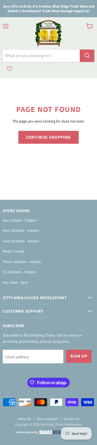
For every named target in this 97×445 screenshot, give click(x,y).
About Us (24, 418)
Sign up (79, 356)
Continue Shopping (48, 137)
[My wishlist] (9, 68)
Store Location (47, 418)
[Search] (87, 56)
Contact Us (71, 418)
